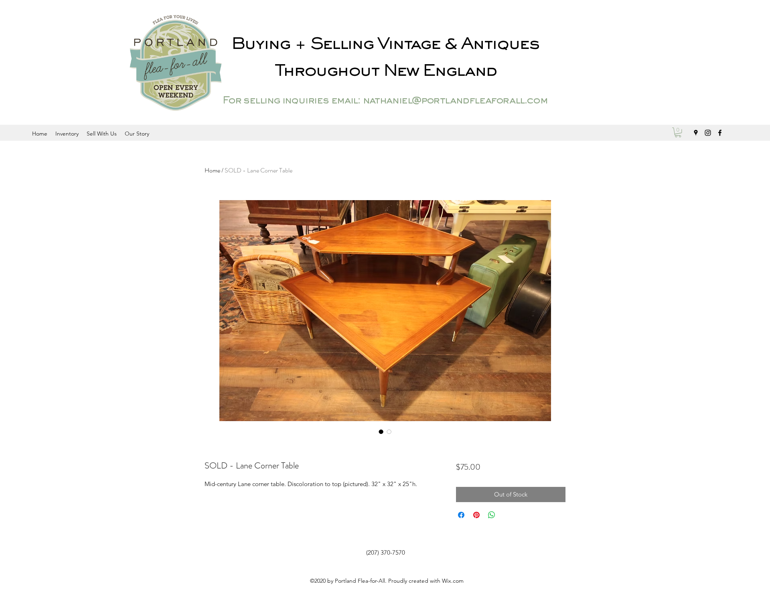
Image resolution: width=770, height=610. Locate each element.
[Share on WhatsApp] (491, 515)
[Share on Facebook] (461, 515)
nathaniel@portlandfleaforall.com (455, 101)
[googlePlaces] (696, 133)
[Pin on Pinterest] (476, 515)
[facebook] (720, 133)
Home (212, 170)
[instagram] (708, 133)
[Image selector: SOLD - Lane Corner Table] (381, 432)
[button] (678, 132)
